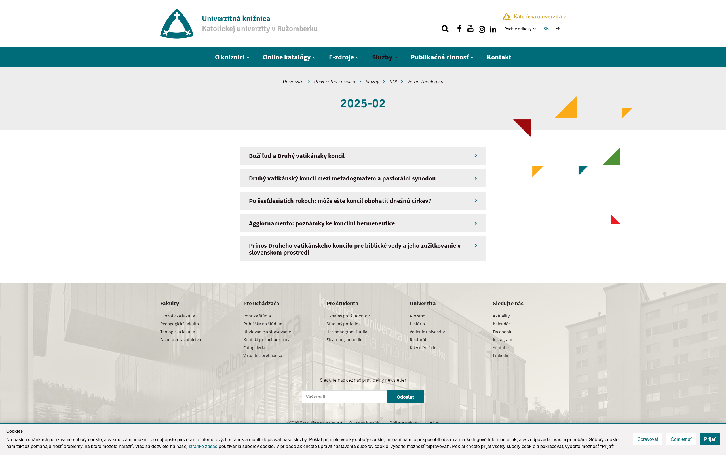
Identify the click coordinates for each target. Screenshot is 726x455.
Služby (382, 57)
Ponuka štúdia (257, 316)
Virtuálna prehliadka (262, 355)
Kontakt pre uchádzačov (266, 339)
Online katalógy (287, 57)
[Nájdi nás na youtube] (470, 28)
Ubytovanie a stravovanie (267, 331)
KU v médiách (422, 347)
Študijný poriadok (343, 323)
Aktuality (501, 316)
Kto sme (417, 316)
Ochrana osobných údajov (366, 422)
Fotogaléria (254, 347)
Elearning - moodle (344, 339)
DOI (393, 81)
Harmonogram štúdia (346, 331)
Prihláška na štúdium (263, 323)
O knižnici (230, 57)
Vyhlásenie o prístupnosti (407, 422)
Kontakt (499, 57)
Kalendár (501, 323)
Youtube (501, 347)
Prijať (709, 439)
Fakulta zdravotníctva (180, 339)
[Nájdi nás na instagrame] (481, 28)
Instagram (502, 339)
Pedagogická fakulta (179, 323)
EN (558, 28)
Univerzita (293, 81)
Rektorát (418, 339)
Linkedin (501, 355)
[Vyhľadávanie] (445, 28)
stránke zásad (203, 446)
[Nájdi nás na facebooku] (459, 28)
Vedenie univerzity (427, 331)
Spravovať (648, 439)
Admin (434, 422)
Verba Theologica (425, 81)
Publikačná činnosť (440, 57)
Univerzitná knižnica (334, 81)
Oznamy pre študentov (348, 316)
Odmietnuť (681, 439)
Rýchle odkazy (518, 28)
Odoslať (405, 397)
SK (546, 28)
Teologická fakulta (177, 331)
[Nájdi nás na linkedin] (493, 28)
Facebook (502, 331)
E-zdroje (341, 57)
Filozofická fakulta (177, 316)
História (417, 323)
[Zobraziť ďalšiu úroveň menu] (535, 29)
